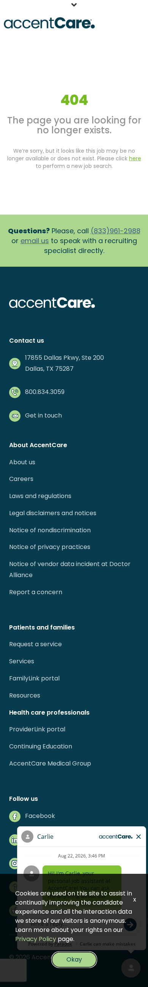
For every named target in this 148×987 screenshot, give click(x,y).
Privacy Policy (35, 939)
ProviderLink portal (37, 729)
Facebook (40, 815)
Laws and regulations (40, 496)
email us (34, 240)
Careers (21, 479)
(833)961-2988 (115, 231)
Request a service (35, 644)
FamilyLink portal (34, 678)
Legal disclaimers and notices (52, 513)
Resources (24, 695)
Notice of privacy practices (49, 547)
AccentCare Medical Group (50, 763)
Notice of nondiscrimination (50, 530)
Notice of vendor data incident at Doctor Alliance (70, 569)
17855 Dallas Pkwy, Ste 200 (64, 357)
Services (21, 661)
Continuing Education (40, 746)
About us (22, 462)
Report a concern (35, 592)
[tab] (74, 5)
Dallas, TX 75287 (49, 368)
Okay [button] (74, 959)
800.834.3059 (45, 392)
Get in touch (43, 415)
